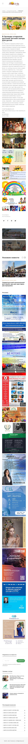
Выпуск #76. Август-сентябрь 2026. (11, 710)
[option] (14, 274)
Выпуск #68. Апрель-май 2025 (10, 730)
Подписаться (21, 660)
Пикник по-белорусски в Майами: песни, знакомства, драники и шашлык (16, 235)
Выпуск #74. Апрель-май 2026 (10, 715)
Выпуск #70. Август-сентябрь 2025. (11, 725)
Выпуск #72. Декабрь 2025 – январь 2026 (12, 720)
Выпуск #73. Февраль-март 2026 (11, 717)
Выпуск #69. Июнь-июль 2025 (10, 727)
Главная (3, 10)
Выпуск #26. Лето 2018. (11, 10)
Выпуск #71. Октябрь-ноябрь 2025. (11, 722)
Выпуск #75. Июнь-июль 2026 (10, 712)
